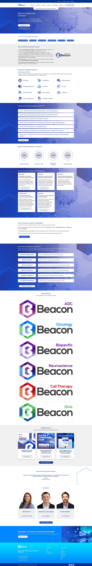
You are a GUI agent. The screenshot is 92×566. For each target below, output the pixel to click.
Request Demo (22, 140)
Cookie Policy (31, 564)
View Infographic (64, 456)
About (59, 1)
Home (19, 36)
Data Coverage (42, 40)
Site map (35, 564)
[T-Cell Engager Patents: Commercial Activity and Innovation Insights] (65, 440)
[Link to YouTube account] (71, 565)
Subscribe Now (22, 536)
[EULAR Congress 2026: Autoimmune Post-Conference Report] (46, 440)
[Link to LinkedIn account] (73, 565)
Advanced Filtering (22, 40)
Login (71, 1)
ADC (61, 549)
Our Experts (69, 40)
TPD (61, 559)
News (47, 550)
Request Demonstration (26, 286)
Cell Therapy (63, 553)
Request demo (23, 25)
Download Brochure (23, 28)
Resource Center (48, 552)
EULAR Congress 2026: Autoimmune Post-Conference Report (46, 452)
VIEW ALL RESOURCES (45, 462)
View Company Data (25, 208)
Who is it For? (61, 40)
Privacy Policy (25, 564)
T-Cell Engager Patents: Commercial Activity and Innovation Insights (65, 452)
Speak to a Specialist (45, 522)
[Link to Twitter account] (69, 565)
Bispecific (62, 552)
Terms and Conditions (49, 553)
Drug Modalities (51, 40)
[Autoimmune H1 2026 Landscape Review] (26, 440)
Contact (68, 1)
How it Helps (32, 40)
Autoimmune (63, 550)
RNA (61, 558)
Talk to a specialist (45, 214)
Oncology (62, 556)
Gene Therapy (63, 554)
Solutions (23, 36)
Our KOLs (64, 1)
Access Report (45, 456)
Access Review (26, 456)
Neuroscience (63, 555)
